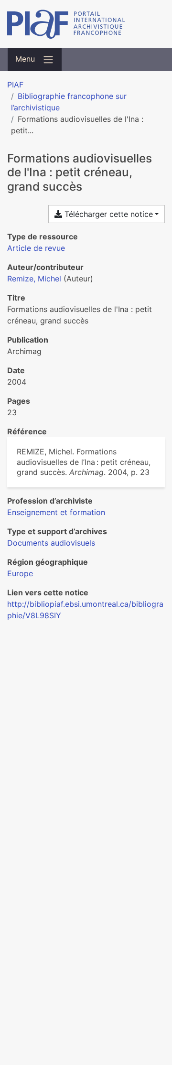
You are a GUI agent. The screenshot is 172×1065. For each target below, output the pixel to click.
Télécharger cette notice (107, 214)
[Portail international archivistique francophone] (86, 24)
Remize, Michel (34, 278)
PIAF (15, 84)
